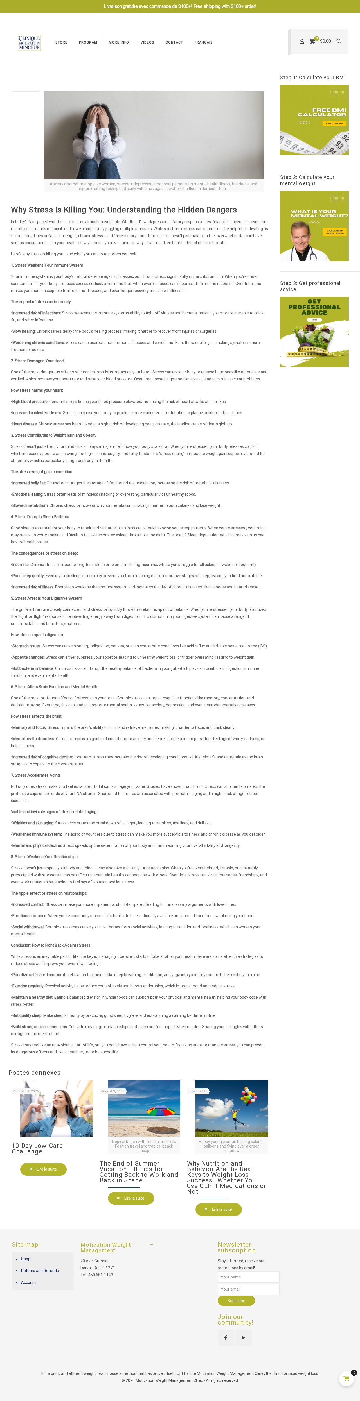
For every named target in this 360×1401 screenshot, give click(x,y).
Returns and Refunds (40, 1270)
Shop (25, 1259)
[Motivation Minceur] (29, 42)
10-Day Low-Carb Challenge (37, 1148)
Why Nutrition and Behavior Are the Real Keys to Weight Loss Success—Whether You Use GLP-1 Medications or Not (226, 1177)
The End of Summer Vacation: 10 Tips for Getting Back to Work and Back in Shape (139, 1172)
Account (28, 1282)
